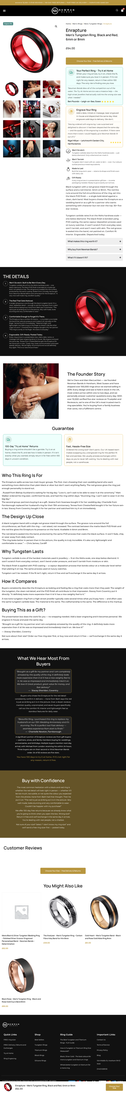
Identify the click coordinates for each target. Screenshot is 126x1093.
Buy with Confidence (43, 780)
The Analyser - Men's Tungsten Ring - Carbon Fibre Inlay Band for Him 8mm (62, 937)
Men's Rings (77, 24)
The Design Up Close (23, 516)
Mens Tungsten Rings (93, 24)
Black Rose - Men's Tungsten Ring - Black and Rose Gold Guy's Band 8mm (21, 1000)
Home (68, 24)
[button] (4, 11)
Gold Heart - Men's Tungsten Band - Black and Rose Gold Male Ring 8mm (103, 937)
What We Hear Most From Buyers (43, 661)
